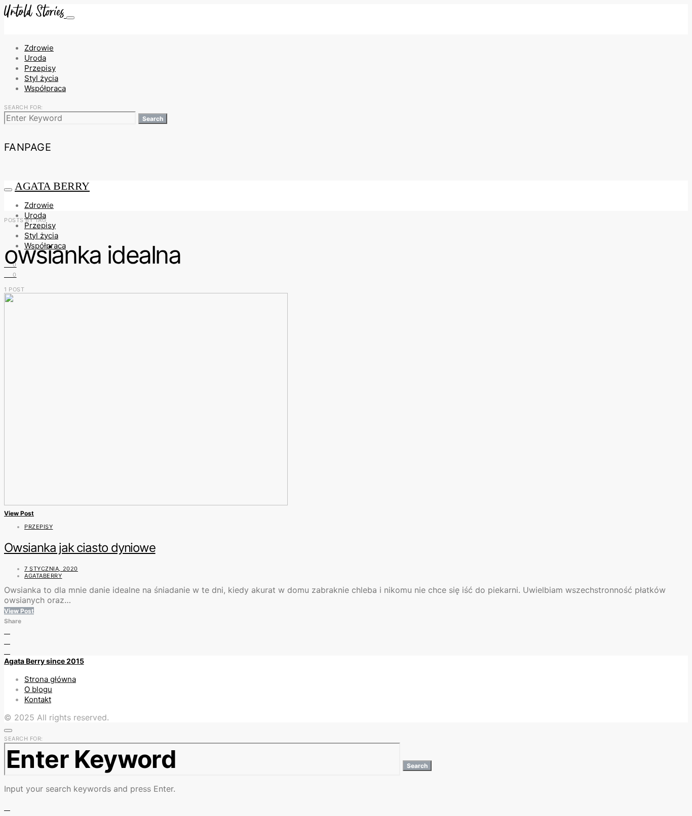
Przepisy (40, 68)
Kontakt (37, 699)
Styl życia (41, 78)
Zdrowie (39, 48)
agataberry (43, 575)
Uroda (35, 58)
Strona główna (50, 679)
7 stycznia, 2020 (51, 568)
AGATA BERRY (52, 186)
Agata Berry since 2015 (44, 661)
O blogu (38, 689)
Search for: (23, 107)
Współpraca (45, 88)
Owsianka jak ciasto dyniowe (80, 547)
